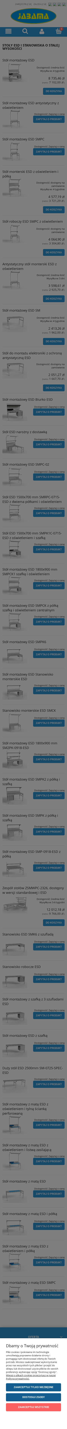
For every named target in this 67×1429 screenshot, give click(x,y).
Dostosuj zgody (33, 1397)
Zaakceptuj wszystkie (33, 1407)
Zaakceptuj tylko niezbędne (33, 1387)
